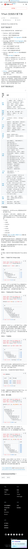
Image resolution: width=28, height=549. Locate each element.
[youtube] (22, 534)
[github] (5, 534)
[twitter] (8, 534)
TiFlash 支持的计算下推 (7, 468)
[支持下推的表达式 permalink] (14, 86)
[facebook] (14, 534)
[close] (25, 541)
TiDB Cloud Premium (15, 0)
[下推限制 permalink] (8, 207)
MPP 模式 (11, 55)
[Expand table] (25, 90)
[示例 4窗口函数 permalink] (12, 395)
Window (5, 71)
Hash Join (16, 52)
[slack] (16, 534)
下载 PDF (18, 20)
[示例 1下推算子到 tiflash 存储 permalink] (21, 257)
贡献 (4, 18)
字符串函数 (3, 126)
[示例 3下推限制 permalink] (12, 336)
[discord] (19, 534)
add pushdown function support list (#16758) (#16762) (13, 469)
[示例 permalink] (5, 249)
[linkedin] (11, 534)
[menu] (2, 4)
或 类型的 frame (15, 234)
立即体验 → (14, 3)
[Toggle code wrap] (23, 261)
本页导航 (13, 8)
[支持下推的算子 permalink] (13, 27)
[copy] (25, 261)
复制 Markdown (15, 18)
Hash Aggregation (18, 37)
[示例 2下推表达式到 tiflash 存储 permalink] (22, 292)
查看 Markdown (8, 20)
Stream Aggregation (19, 41)
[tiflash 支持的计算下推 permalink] (23, 14)
